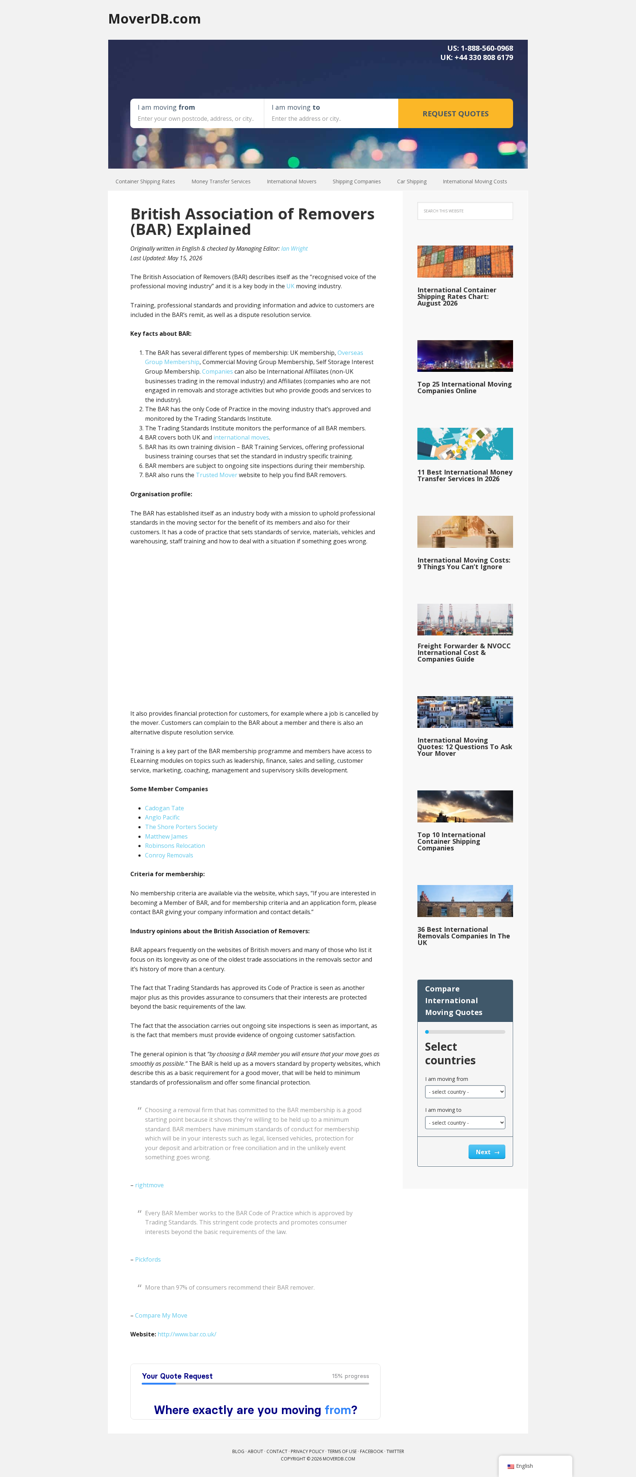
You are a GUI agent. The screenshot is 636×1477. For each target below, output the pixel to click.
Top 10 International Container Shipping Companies (451, 841)
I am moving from (446, 1078)
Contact (276, 1451)
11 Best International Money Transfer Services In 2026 (464, 475)
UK (290, 286)
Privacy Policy (307, 1451)
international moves (241, 437)
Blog (238, 1451)
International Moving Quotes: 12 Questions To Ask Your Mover (464, 747)
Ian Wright (294, 248)
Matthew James (166, 836)
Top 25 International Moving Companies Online (464, 387)
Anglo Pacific (162, 817)
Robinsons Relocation (175, 846)
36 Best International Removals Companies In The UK (463, 936)
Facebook (371, 1451)
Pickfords (148, 1259)
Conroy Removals (169, 855)
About (255, 1451)
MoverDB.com (154, 18)
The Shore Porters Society (181, 827)
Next (484, 1152)
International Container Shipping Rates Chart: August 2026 (457, 296)
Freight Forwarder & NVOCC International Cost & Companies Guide (464, 652)
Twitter (395, 1451)
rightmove (149, 1185)
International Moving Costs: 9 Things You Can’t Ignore (463, 563)
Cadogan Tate (164, 808)
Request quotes (456, 114)
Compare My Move (161, 1315)
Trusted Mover (216, 475)
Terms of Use (342, 1451)
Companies (217, 371)
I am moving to (443, 1109)
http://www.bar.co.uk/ (187, 1334)
